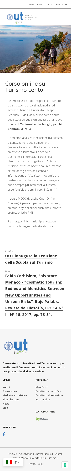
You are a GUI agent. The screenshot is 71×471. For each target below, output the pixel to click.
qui (55, 226)
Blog (50, 4)
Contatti (61, 4)
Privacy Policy (36, 463)
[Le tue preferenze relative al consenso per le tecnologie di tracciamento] (65, 465)
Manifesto (42, 387)
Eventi (40, 4)
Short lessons (11, 399)
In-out (6, 387)
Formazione (10, 391)
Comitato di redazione (49, 395)
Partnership (43, 399)
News (31, 4)
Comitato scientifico (48, 391)
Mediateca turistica (15, 395)
